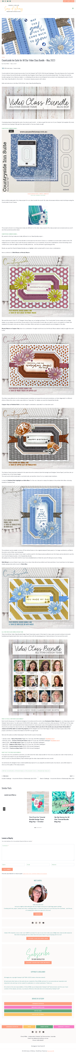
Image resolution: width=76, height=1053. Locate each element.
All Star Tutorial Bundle (8, 770)
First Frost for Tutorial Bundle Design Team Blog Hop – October (37, 819)
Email (28, 864)
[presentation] (38, 802)
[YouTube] (8, 1)
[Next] (72, 809)
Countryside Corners (31, 770)
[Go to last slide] (4, 809)
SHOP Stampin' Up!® (69, 1)
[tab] (36, 827)
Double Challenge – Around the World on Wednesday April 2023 (19, 777)
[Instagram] (5, 1)
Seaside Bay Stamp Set (44, 770)
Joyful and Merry (10, 795)
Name (3, 864)
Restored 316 (50, 1051)
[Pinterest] (10, 1)
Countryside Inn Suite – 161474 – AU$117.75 (38, 193)
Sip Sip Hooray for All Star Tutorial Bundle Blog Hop (61, 819)
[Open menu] (72, 8)
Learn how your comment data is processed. (35, 873)
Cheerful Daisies (19, 770)
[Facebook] (3, 1)
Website (54, 864)
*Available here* (50, 738)
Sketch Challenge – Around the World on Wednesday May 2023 (57, 777)
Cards (3, 57)
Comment (5, 845)
